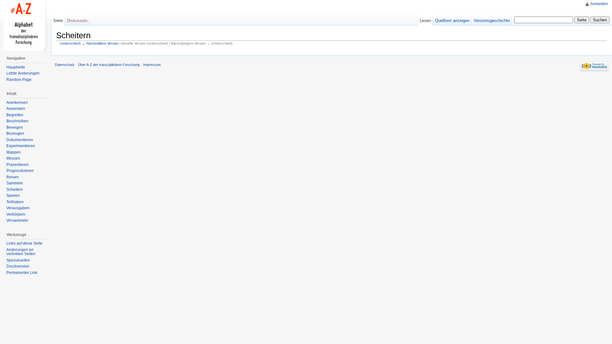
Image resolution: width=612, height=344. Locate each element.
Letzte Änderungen (23, 73)
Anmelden (599, 4)
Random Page (19, 79)
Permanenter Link (21, 272)
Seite (58, 20)
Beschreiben (17, 121)
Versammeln (17, 220)
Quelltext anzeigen (452, 20)
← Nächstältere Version (100, 43)
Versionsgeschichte (492, 20)
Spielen (13, 195)
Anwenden (15, 108)
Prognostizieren (20, 170)
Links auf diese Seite (24, 243)
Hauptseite (15, 67)
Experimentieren (20, 146)
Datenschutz (65, 65)
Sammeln (14, 183)
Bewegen (14, 127)
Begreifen (14, 115)
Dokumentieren (19, 140)
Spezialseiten (18, 260)
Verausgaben (18, 208)
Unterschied (70, 43)
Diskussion (77, 20)
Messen (13, 158)
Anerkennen (17, 102)
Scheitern (14, 189)
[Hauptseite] (25, 25)
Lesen (425, 20)
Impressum (152, 65)
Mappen (13, 152)
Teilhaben (15, 202)
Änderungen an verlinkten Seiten (20, 251)
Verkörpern (16, 214)
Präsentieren (17, 164)
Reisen (12, 177)
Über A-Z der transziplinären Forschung (109, 65)
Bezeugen (15, 133)
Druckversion (17, 266)
